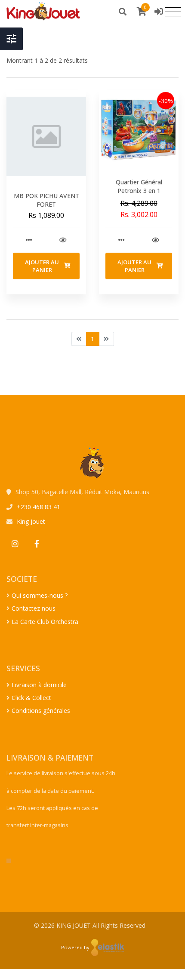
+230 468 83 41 (38, 507)
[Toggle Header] (11, 39)
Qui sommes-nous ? (40, 595)
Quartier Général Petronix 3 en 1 (139, 186)
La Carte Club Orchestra (45, 621)
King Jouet (31, 521)
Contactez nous (34, 608)
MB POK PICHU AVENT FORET (46, 200)
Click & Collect (31, 698)
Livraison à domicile (39, 685)
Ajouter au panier (42, 266)
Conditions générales (41, 710)
